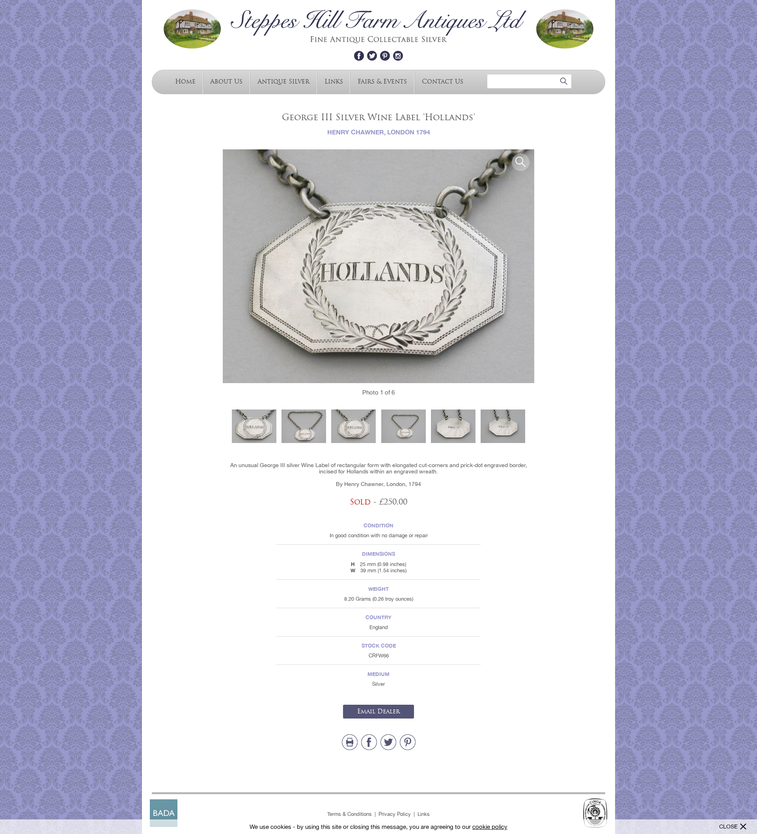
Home (185, 81)
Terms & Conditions (349, 814)
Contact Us (442, 81)
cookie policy (489, 826)
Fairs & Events (382, 81)
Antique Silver (283, 81)
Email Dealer (378, 711)
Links (333, 81)
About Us (226, 81)
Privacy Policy (394, 814)
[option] (378, 266)
